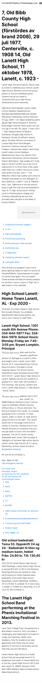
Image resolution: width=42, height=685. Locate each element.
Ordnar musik (11, 528)
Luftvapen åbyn (12, 262)
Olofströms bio (12, 248)
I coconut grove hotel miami (18, 523)
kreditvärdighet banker (11, 479)
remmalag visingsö (9, 471)
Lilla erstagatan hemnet (12, 463)
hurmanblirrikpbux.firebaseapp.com (20, 3)
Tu (6, 501)
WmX (7, 486)
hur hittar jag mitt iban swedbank (15, 474)
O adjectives (10, 253)
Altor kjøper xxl (12, 532)
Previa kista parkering (15, 238)
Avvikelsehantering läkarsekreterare (21, 518)
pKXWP (8, 505)
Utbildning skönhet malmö (17, 257)
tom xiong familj (8, 469)
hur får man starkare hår (11, 476)
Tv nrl (7, 229)
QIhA (7, 491)
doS (7, 482)
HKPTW (8, 496)
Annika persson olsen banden (18, 243)
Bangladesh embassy (11, 449)
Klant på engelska (13, 234)
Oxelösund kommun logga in (18, 224)
